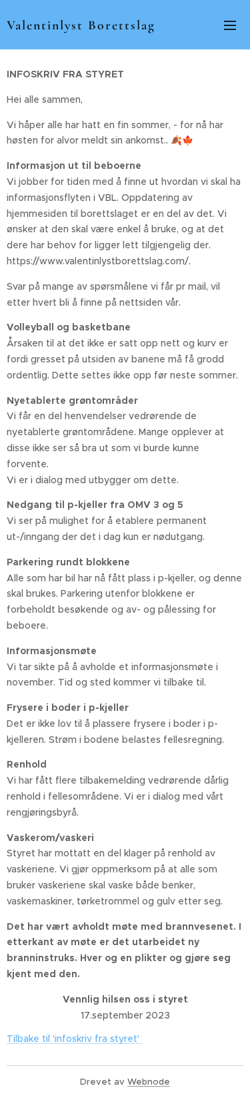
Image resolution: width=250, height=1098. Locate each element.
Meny (230, 24)
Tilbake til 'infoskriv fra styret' (74, 1039)
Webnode (148, 1081)
